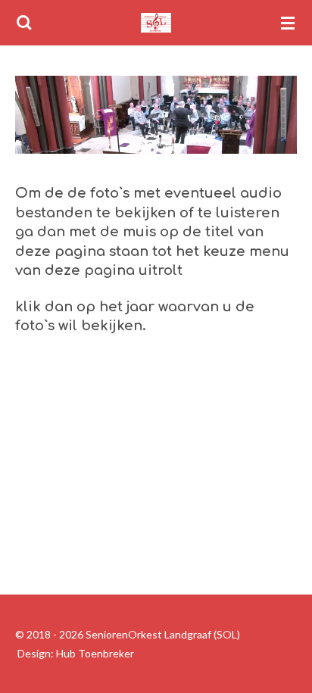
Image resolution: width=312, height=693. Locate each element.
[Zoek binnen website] (24, 23)
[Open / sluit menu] (287, 23)
